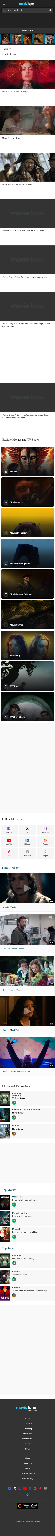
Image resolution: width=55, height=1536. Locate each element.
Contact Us (27, 1463)
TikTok (9, 856)
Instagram (45, 832)
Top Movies (9, 1190)
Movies (27, 1418)
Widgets (45, 856)
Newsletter (27, 856)
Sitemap (27, 1468)
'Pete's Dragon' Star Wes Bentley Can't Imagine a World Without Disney (27, 324)
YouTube (9, 844)
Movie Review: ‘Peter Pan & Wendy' (18, 184)
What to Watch (27, 1439)
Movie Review (17, 1113)
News (27, 1449)
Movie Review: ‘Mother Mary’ (15, 91)
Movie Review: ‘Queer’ (12, 138)
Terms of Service (28, 1473)
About (27, 1458)
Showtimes (27, 1434)
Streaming (27, 1429)
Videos (27, 1444)
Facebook (9, 832)
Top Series (8, 1248)
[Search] (50, 10)
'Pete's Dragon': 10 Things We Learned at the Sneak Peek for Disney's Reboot (25, 416)
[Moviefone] (27, 3)
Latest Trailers (10, 868)
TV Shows (27, 1424)
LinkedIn (27, 844)
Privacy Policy (27, 1478)
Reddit (45, 844)
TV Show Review (19, 1098)
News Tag (7, 49)
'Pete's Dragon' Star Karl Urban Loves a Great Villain (25, 277)
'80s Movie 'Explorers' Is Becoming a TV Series (23, 231)
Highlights (27, 30)
